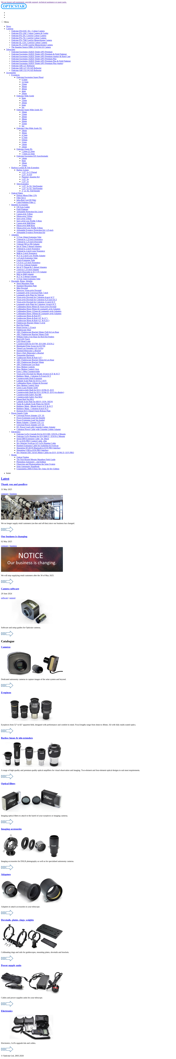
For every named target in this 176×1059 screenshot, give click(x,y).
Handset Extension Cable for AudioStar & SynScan (37, 445)
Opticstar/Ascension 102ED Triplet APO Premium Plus (33, 59)
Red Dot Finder (22, 325)
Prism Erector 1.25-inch (26, 327)
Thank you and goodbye (14, 484)
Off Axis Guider (23, 207)
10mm (24, 112)
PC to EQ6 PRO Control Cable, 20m (31, 441)
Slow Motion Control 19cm (27, 385)
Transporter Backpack (25, 355)
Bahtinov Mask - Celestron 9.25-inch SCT (33, 376)
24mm (24, 147)
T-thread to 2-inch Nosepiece (28, 249)
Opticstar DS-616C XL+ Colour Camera (28, 31)
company (5, 494)
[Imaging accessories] (7, 869)
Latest (5, 478)
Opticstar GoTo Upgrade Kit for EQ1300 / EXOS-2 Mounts (41, 434)
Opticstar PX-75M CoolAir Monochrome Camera (31, 40)
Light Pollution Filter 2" (26, 202)
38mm (24, 119)
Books (14, 455)
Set (23, 107)
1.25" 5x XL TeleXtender (32, 188)
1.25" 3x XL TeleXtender (32, 186)
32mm (24, 124)
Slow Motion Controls (25, 367)
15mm (24, 100)
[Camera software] (7, 636)
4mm (24, 91)
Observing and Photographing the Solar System (35, 464)
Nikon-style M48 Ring (25, 225)
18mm (24, 130)
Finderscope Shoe (23, 330)
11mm (24, 142)
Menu (6, 22)
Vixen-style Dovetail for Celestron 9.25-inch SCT (36, 300)
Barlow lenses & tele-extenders (17, 738)
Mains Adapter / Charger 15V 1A (30, 422)
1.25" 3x (25, 179)
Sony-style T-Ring (23, 218)
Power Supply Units (19, 413)
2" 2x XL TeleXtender (31, 191)
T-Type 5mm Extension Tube (28, 279)
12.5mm (25, 82)
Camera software (10, 588)
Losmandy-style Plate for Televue (30, 295)
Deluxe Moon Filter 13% (26, 195)
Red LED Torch (23, 339)
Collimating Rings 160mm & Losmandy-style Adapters (38, 313)
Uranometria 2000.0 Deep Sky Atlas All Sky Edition (37, 469)
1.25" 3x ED (27, 174)
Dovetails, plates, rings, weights (17, 920)
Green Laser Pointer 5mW (27, 388)
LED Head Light (23, 341)
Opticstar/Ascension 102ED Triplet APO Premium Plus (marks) (37, 63)
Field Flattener (22, 209)
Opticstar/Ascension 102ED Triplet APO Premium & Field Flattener (39, 54)
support (12, 598)
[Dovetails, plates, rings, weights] (7, 960)
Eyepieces (15, 75)
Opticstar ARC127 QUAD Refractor (26, 68)
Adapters (15, 235)
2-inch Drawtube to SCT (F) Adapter (31, 272)
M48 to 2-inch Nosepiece (26, 253)
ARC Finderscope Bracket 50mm (30, 362)
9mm (24, 98)
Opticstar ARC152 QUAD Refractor (26, 70)
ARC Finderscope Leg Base (28, 364)
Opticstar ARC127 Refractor (23, 66)
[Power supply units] (7, 1006)
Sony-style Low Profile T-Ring (29, 221)
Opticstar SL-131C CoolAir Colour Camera (29, 42)
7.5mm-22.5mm (28, 154)
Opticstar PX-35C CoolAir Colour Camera (28, 35)
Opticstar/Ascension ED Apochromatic (32, 156)
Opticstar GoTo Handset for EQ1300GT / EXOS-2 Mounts (40, 436)
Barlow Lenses (22, 170)
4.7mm (24, 135)
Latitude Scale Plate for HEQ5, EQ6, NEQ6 (34, 401)
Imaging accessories (11, 829)
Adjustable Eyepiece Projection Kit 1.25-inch (34, 230)
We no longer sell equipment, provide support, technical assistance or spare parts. (34, 2)
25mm (24, 84)
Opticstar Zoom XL (24, 149)
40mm (24, 89)
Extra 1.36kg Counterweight (28, 371)
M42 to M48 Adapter (25, 274)
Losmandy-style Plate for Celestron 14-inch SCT (36, 304)
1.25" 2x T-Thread (29, 172)
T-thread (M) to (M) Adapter (28, 244)
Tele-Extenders (22, 184)
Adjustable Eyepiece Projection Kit (30, 232)
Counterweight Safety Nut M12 (29, 397)
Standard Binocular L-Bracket (28, 351)
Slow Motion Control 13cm (27, 369)
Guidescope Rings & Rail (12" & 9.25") (32, 320)
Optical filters (8, 783)
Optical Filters (17, 193)
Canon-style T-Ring (24, 214)
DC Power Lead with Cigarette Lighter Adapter (35, 427)
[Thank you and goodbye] (7, 531)
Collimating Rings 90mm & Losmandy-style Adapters (38, 309)
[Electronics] (7, 1051)
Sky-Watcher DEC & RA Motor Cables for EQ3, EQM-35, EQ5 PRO (45, 452)
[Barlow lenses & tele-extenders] (7, 778)
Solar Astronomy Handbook (27, 466)
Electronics (15, 432)
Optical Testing (22, 457)
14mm (24, 144)
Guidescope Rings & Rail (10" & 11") (32, 318)
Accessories (11, 73)
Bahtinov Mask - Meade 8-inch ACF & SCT (34, 406)
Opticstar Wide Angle (25, 96)
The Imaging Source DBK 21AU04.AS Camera (31, 47)
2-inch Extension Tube (25, 260)
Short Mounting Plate (25, 283)
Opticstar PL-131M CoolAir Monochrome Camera (32, 45)
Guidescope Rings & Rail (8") (28, 316)
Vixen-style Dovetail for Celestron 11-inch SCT (35, 302)
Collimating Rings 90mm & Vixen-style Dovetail (36, 307)
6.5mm (24, 80)
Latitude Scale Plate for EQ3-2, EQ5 (31, 381)
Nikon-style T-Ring (24, 216)
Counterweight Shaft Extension (29, 378)
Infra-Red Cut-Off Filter (26, 200)
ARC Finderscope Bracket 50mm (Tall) (32, 334)
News (8, 26)
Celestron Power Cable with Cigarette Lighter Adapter (38, 429)
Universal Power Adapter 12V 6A (30, 425)
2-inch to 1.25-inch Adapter (27, 269)
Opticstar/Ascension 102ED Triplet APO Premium (31, 52)
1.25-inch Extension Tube (26, 258)
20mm (24, 93)
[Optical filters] (7, 824)
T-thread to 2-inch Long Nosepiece (30, 251)
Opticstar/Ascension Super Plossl (29, 77)
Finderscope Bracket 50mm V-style (30, 323)
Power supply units (11, 965)
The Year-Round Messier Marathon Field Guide (35, 459)
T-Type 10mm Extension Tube (28, 237)
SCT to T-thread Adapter (26, 276)
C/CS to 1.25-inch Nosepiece (28, 263)
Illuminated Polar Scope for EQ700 (30, 346)
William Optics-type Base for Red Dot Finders (35, 337)
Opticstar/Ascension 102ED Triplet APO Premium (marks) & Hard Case (40, 56)
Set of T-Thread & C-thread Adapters (31, 267)
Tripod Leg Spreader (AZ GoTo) (29, 348)
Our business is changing (14, 536)
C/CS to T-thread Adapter (26, 265)
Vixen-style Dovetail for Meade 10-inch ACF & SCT (38, 374)
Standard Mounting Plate (26, 286)
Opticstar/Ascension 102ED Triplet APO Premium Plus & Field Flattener (41, 61)
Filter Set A (21, 198)
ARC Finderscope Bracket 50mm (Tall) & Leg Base (37, 332)
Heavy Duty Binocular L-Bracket (30, 353)
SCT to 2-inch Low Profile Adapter (30, 256)
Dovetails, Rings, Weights (21, 281)
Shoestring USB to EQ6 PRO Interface (32, 450)
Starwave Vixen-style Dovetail (28, 290)
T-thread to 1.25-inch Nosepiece (29, 239)
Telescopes (10, 49)
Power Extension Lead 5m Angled (30, 420)
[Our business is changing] (7, 584)
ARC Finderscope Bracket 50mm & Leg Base (35, 360)
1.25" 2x (25, 181)
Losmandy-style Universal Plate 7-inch (32, 293)
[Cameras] (7, 687)
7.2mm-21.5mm (28, 151)
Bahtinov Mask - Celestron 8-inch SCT (32, 408)
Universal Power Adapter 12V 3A (30, 415)
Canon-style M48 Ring (25, 223)
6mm (24, 105)
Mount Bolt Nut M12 (25, 399)
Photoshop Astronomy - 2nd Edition (31, 462)
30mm (24, 86)
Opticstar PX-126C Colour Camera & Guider (29, 33)
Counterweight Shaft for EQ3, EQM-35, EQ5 (35, 390)
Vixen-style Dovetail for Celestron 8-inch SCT (35, 297)
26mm (24, 121)
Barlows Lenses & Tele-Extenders (25, 168)
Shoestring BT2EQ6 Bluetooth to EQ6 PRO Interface (38, 448)
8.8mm (24, 140)
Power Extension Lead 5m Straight (30, 418)
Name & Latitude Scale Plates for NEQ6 (33, 404)
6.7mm (24, 137)
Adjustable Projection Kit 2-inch (29, 212)
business (13, 494)
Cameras (9, 29)
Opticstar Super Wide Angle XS (29, 110)
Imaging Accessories (19, 205)
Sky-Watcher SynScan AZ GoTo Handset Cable (36, 443)
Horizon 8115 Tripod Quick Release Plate (33, 411)
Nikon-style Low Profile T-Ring (29, 228)
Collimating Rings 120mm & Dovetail (32, 383)
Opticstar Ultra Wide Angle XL (29, 128)
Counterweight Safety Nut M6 (28, 395)
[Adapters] (7, 915)
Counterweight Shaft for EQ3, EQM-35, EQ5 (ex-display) (40, 392)
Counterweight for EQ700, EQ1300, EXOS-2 (35, 344)
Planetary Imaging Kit (31, 177)
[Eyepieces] (7, 733)
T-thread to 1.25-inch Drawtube (29, 242)
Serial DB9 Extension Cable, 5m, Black (32, 439)
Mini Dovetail (22, 288)
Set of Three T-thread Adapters (29, 246)
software (4, 598)
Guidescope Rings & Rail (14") (29, 357)
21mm (24, 165)
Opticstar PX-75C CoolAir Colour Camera (28, 38)
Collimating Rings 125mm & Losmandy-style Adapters (38, 311)
